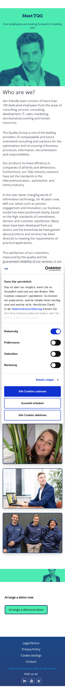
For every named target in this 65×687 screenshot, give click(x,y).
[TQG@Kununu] (39, 680)
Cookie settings (31, 655)
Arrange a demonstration (26, 610)
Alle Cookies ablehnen (32, 415)
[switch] (56, 342)
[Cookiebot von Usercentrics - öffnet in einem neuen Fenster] (46, 268)
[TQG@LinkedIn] (24, 680)
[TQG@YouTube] (31, 680)
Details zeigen (45, 379)
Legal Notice (31, 643)
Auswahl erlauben (32, 403)
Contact (31, 662)
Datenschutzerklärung (27, 308)
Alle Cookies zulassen (32, 391)
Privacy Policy (31, 649)
